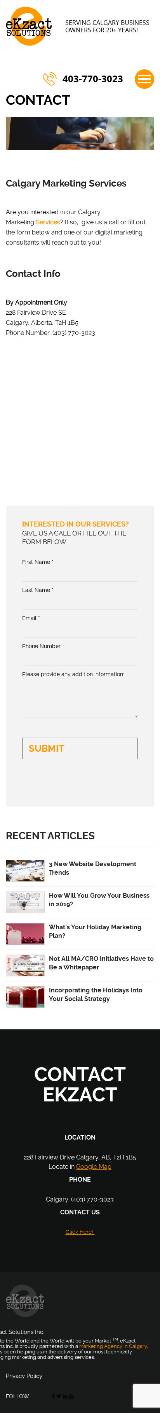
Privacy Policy (24, 1376)
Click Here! (80, 1232)
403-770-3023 (93, 78)
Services (48, 222)
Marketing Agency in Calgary (113, 1346)
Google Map (93, 1166)
